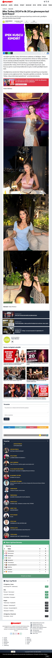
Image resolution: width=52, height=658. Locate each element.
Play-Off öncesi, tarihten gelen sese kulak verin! (22, 464)
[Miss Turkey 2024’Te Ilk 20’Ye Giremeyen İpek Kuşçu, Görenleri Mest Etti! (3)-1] (26, 119)
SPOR (34, 5)
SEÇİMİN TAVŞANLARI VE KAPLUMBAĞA (20, 497)
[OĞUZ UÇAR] (6, 522)
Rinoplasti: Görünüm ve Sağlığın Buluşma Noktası (22, 470)
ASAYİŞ (10, 5)
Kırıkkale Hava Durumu (37, 624)
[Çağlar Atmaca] (8, 444)
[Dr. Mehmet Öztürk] (6, 476)
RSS (14, 651)
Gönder (7, 419)
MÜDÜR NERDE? (14, 510)
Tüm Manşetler (35, 630)
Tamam (47, 656)
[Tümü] (47, 441)
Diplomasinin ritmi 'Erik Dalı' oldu (11, 397)
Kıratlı (11, 516)
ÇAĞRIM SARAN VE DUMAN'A (17, 457)
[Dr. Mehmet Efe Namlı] (6, 483)
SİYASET (22, 5)
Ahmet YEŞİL (13, 508)
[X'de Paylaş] (6, 53)
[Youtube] (18, 634)
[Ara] (46, 1)
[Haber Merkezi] (7, 339)
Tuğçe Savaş (13, 534)
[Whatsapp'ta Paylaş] (9, 53)
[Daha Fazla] (11, 53)
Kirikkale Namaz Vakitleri (37, 625)
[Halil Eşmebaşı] (6, 463)
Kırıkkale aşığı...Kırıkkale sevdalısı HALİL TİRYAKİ (22, 503)
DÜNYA (28, 637)
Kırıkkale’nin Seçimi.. (15, 477)
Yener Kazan (13, 488)
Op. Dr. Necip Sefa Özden (16, 469)
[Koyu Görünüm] (44, 1)
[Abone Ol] (48, 53)
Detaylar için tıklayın (26, 576)
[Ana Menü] (48, 1)
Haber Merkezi (15, 338)
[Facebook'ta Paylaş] (4, 53)
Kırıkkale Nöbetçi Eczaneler (38, 622)
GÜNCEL (16, 5)
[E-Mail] (12, 342)
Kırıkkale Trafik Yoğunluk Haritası (39, 627)
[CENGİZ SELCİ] (6, 502)
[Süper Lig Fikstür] (47, 581)
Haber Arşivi (35, 633)
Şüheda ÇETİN (14, 527)
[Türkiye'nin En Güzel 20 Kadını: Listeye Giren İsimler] (37, 355)
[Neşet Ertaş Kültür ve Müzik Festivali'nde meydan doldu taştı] (37, 373)
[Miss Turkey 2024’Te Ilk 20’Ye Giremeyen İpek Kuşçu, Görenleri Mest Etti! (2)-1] (26, 222)
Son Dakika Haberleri (37, 631)
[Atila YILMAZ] (6, 456)
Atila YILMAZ (13, 455)
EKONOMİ (28, 5)
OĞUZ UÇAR (13, 521)
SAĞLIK (45, 5)
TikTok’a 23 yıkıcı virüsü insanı (17, 490)
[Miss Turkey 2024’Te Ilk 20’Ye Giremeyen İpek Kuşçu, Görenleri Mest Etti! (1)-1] (26, 277)
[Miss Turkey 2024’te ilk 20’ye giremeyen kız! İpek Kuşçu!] (26, 37)
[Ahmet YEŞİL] (6, 509)
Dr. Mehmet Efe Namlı (16, 481)
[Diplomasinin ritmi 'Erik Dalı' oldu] (14, 390)
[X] (13, 634)
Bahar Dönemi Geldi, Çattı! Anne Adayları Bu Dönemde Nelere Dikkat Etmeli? (27, 484)
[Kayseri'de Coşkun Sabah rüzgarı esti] (14, 373)
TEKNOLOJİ (6, 645)
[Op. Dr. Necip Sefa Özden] (6, 469)
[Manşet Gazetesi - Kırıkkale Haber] (8, 1)
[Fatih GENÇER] (6, 515)
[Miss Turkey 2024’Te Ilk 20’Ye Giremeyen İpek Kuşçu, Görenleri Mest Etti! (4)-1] (26, 170)
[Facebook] (11, 634)
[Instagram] (16, 634)
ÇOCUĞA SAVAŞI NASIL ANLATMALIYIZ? (20, 529)
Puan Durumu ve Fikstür (37, 628)
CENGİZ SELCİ (13, 501)
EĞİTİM (39, 5)
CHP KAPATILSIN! (18, 445)
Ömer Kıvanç (13, 495)
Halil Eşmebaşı (14, 462)
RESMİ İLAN (4, 5)
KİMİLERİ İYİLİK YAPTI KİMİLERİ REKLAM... (20, 536)
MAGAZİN (29, 640)
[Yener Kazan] (6, 489)
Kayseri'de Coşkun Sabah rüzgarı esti (13, 380)
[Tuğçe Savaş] (6, 535)
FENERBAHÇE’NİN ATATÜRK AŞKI (18, 523)
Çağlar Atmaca (18, 443)
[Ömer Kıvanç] (6, 496)
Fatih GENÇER (13, 514)
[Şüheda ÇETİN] (6, 528)
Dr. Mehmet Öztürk (15, 475)
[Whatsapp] (21, 634)
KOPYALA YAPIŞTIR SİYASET (17, 451)
